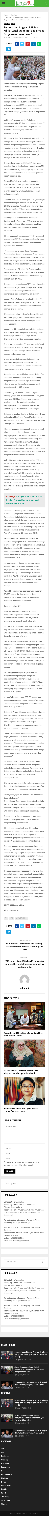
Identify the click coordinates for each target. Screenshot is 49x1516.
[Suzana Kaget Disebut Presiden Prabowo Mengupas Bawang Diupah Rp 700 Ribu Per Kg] (7, 1355)
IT (2, 1471)
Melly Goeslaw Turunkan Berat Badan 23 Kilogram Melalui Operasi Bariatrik (22, 1072)
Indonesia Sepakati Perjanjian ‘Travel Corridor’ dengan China (21, 1110)
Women (4, 1504)
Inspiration (5, 1467)
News (13, 23)
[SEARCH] (42, 1183)
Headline (7, 23)
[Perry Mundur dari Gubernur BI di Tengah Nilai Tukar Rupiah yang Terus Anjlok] (7, 1385)
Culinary (4, 1460)
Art (2, 1449)
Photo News (6, 1486)
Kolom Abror (6, 1474)
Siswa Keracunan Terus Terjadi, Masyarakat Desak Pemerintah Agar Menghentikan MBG (29, 1369)
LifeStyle (4, 1478)
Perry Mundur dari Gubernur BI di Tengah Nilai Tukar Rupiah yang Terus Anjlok (30, 1383)
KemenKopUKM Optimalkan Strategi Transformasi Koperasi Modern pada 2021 (24, 947)
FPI (6, 918)
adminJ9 (9, 38)
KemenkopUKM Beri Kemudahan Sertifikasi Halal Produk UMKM (23, 1034)
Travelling (5, 1497)
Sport (3, 1493)
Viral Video (5, 1500)
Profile (4, 1489)
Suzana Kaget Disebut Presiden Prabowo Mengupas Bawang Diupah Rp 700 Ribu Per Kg (31, 1354)
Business (5, 1456)
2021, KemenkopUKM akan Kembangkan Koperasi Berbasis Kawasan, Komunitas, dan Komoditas (24, 964)
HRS (11, 918)
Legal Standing (21, 918)
